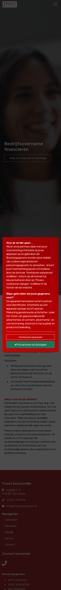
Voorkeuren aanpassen (30, 337)
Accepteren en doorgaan (32, 344)
